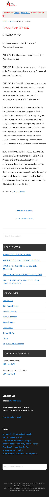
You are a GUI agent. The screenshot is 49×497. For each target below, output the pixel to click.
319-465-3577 (15, 401)
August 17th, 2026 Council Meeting (21, 260)
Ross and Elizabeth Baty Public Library (20, 444)
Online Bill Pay (9, 333)
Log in (36, 490)
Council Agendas (10, 317)
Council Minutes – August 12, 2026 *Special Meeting (21, 282)
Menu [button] (43, 3)
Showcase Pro (27, 488)
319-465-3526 (9, 364)
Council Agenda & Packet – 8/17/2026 (22, 274)
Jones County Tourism (13, 450)
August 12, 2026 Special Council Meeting (20, 268)
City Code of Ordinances (13, 344)
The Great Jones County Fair (16, 447)
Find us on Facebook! (12, 417)
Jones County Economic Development (20, 453)
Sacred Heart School (12, 437)
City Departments (10, 306)
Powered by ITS (28, 486)
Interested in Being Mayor (17, 254)
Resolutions (8, 21)
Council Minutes (10, 311)
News (5, 338)
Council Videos (9, 322)
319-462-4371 (9, 374)
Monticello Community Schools (17, 434)
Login (16, 486)
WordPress (27, 490)
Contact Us (8, 300)
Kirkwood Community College (17, 440)
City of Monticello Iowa (11, 3)
